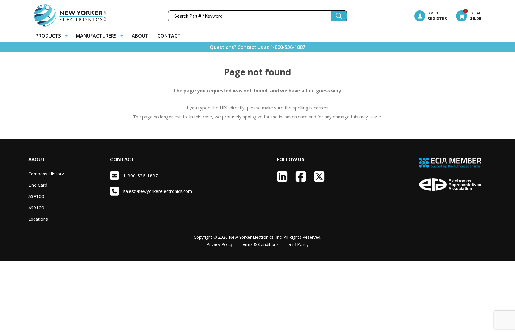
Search (339, 15)
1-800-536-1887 (287, 47)
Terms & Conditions (259, 244)
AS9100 (36, 196)
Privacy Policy (220, 244)
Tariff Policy (297, 244)
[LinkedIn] (282, 176)
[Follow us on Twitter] (319, 176)
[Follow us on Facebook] (300, 176)
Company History (46, 173)
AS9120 (36, 207)
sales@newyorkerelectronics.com (157, 191)
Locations (38, 219)
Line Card (37, 185)
